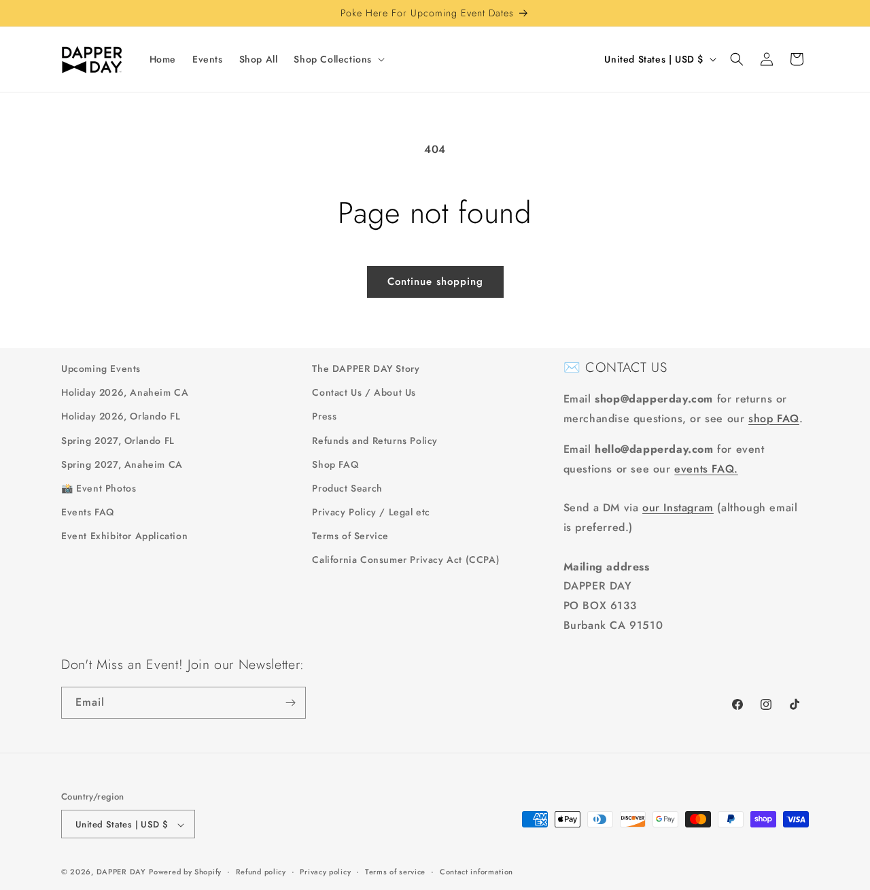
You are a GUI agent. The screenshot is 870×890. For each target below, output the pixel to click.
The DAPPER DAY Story (365, 368)
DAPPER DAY (121, 872)
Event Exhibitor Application (124, 536)
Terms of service (395, 871)
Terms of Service (350, 536)
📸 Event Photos (98, 488)
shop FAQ (773, 418)
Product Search (347, 488)
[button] (337, 59)
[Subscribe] (290, 703)
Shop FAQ (335, 464)
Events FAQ (87, 512)
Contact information (476, 871)
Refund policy (261, 871)
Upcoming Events (101, 368)
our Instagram (678, 507)
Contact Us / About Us (364, 392)
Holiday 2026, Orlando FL (120, 417)
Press (324, 417)
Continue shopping (435, 281)
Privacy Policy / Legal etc (371, 512)
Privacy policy (325, 871)
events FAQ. (706, 469)
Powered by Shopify (185, 872)
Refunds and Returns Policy (375, 440)
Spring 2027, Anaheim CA (122, 464)
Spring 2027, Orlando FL (118, 440)
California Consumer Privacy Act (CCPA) (406, 560)
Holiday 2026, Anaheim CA (124, 392)
